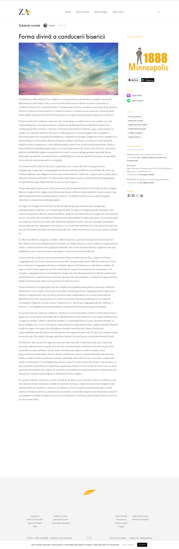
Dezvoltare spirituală (60, 523)
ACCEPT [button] (142, 545)
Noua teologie (100, 11)
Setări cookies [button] (128, 544)
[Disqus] (68, 436)
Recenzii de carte (60, 519)
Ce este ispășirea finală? (145, 174)
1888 (35, 526)
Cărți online (118, 11)
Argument (35, 516)
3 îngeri (121, 526)
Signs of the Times (140, 516)
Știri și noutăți (121, 523)
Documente (121, 519)
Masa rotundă (82, 11)
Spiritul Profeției (35, 523)
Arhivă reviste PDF (35, 519)
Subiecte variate (29, 25)
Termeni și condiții (118, 538)
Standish (51, 25)
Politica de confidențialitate (141, 538)
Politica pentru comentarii (135, 149)
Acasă (67, 11)
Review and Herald (140, 519)
